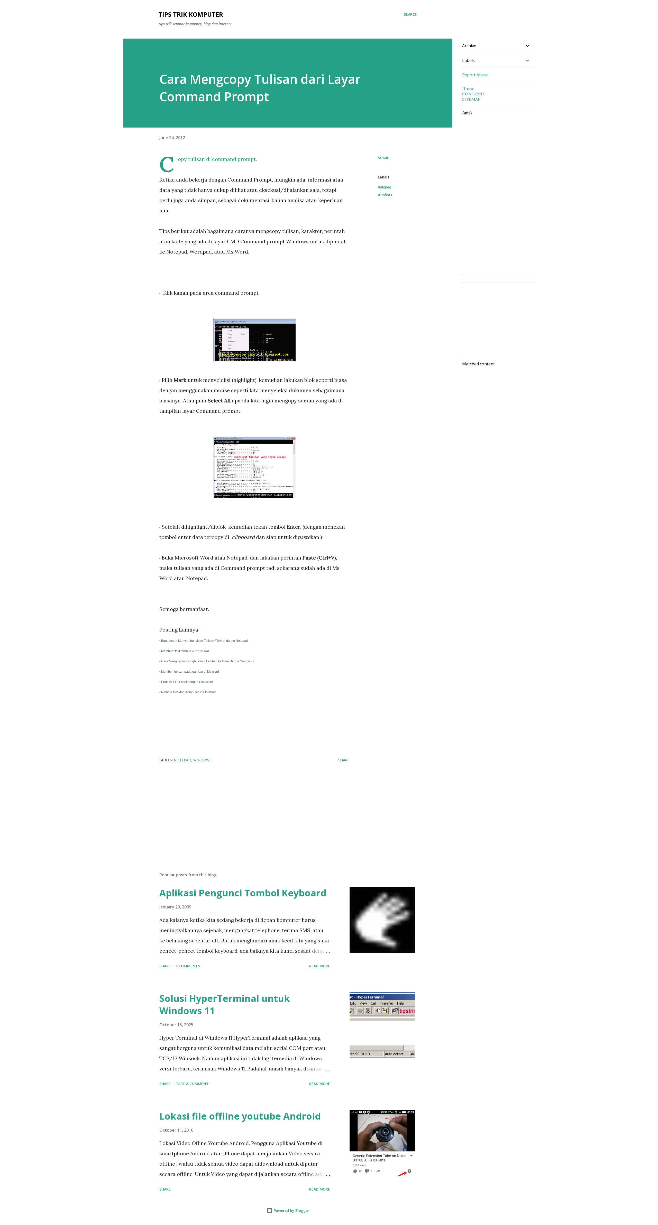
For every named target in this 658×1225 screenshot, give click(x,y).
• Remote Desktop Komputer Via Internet (187, 692)
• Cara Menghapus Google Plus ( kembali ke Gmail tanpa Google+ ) (206, 661)
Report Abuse (475, 75)
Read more (319, 965)
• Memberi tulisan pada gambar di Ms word (189, 671)
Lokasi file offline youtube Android (240, 1116)
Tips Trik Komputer (190, 14)
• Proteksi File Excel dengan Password (186, 682)
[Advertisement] (246, 808)
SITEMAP (471, 99)
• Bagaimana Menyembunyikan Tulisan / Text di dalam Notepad (204, 641)
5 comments (188, 965)
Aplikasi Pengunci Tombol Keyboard (242, 893)
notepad (384, 187)
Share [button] (383, 157)
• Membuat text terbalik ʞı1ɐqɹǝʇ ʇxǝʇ (184, 651)
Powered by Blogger (291, 1210)
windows (385, 194)
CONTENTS (474, 93)
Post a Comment (192, 1083)
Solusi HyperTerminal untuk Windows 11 (224, 1004)
